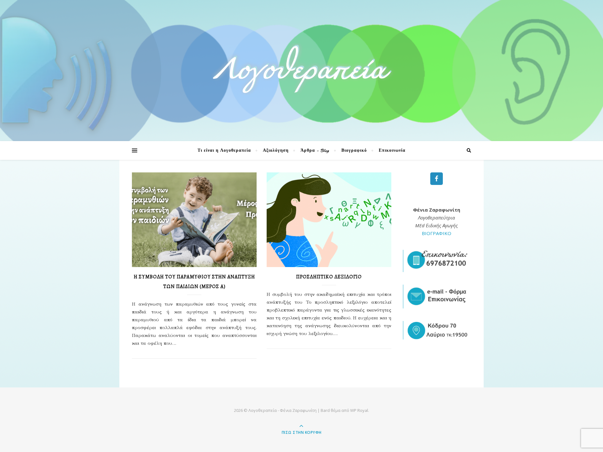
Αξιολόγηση (276, 150)
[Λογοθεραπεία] (301, 68)
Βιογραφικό (354, 150)
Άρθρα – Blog (315, 150)
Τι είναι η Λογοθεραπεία (224, 150)
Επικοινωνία (392, 150)
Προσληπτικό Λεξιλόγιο (329, 276)
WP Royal (359, 410)
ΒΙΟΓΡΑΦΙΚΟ (436, 233)
